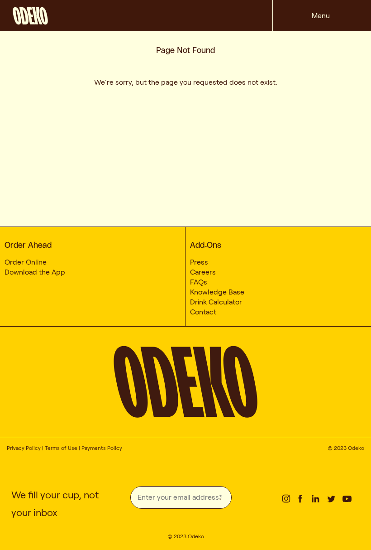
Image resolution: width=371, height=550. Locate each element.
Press (199, 262)
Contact (203, 312)
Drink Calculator (216, 302)
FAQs (198, 282)
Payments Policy (101, 448)
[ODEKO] (142, 14)
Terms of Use (61, 448)
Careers (203, 272)
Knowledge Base (217, 292)
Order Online (26, 262)
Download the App (35, 272)
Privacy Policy (24, 448)
